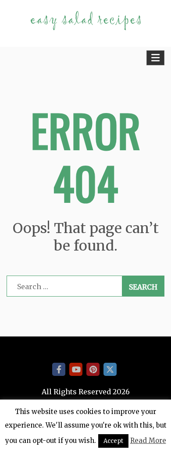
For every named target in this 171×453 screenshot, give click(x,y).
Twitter (110, 369)
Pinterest (93, 369)
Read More (148, 440)
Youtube (75, 369)
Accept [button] (113, 441)
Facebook (58, 369)
